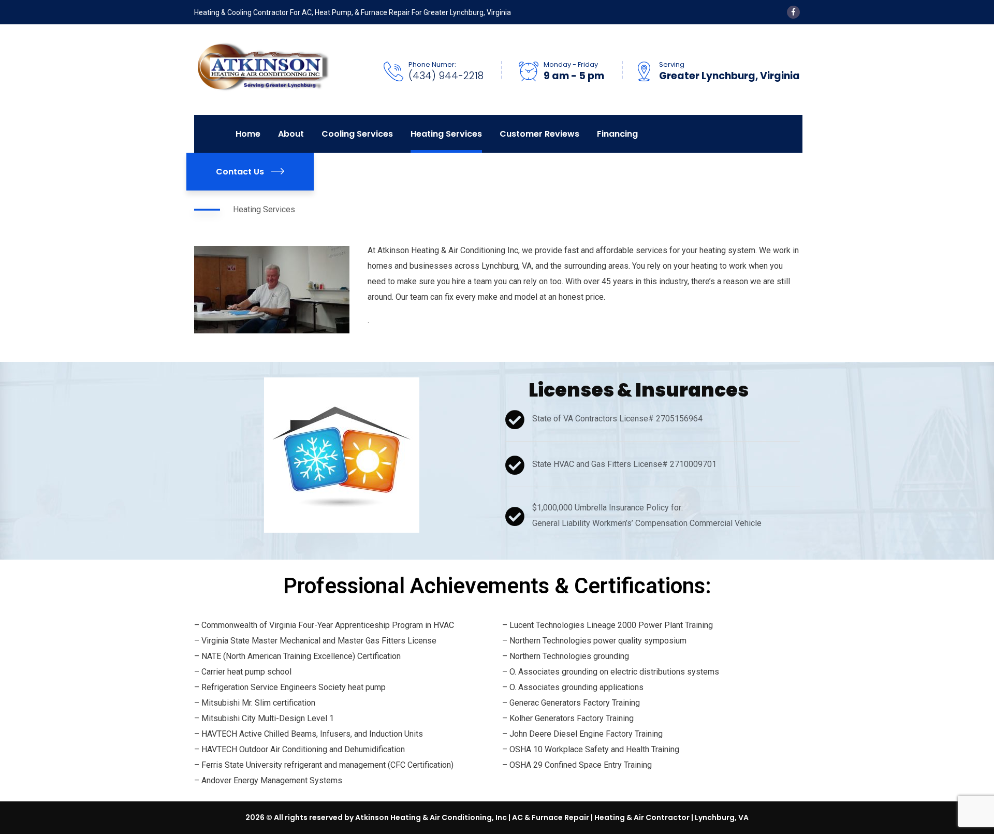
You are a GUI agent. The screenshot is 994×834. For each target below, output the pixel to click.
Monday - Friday (571, 64)
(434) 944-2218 (446, 76)
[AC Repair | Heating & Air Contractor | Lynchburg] (262, 69)
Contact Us (240, 172)
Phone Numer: (432, 64)
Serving (671, 64)
